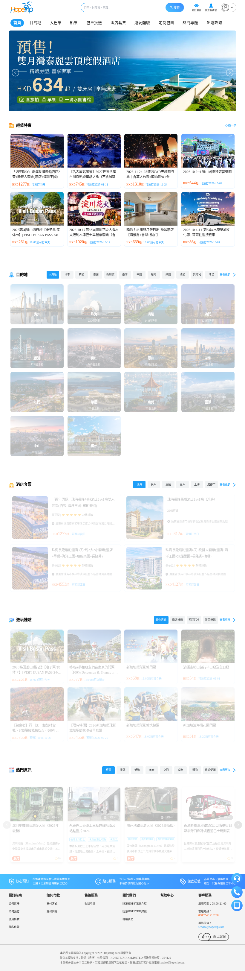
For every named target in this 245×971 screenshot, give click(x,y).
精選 (108, 769)
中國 (139, 274)
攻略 (180, 769)
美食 (151, 769)
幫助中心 (167, 895)
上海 (197, 484)
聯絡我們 (127, 919)
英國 (168, 274)
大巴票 (56, 23)
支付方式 (52, 903)
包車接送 (94, 23)
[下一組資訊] (238, 825)
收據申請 (90, 903)
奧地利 (197, 274)
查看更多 (225, 274)
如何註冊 (14, 903)
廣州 (153, 484)
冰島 (211, 274)
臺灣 (125, 274)
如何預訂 (14, 911)
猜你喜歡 (161, 619)
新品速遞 (210, 619)
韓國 (81, 274)
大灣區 (53, 274)
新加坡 (110, 274)
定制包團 (166, 23)
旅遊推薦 (177, 619)
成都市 (211, 484)
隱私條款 (14, 927)
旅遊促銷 (210, 769)
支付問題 (52, 911)
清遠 (168, 484)
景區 (122, 769)
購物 (195, 769)
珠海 (139, 484)
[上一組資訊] (6, 825)
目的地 (35, 23)
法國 (182, 274)
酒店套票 (118, 23)
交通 (166, 769)
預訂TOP (194, 619)
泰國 (96, 274)
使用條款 (14, 919)
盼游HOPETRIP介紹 (134, 903)
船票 (74, 23)
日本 (67, 274)
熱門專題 (190, 23)
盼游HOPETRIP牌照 (134, 911)
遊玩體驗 (142, 23)
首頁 (17, 23)
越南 (153, 274)
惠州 (182, 484)
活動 (137, 769)
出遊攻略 (214, 23)
